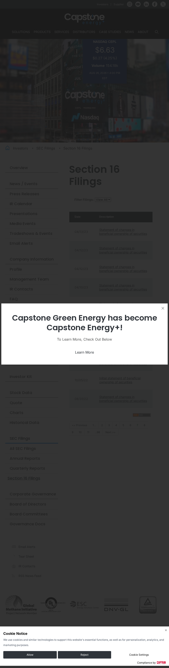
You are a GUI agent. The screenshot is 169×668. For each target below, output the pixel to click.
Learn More (84, 352)
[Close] (163, 308)
